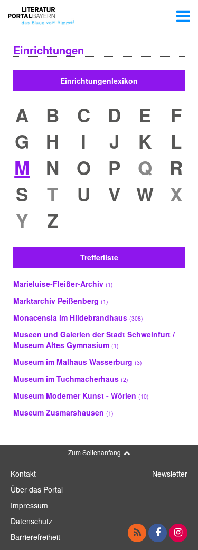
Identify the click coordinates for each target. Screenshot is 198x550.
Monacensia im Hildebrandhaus (78, 317)
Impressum (29, 505)
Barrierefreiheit (35, 537)
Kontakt (23, 473)
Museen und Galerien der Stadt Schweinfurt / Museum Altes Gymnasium (94, 339)
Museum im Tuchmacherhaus (70, 378)
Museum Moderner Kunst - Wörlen (81, 395)
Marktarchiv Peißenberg (60, 300)
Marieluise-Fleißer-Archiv (63, 283)
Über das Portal (37, 489)
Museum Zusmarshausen (63, 412)
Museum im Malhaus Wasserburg (77, 361)
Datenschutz (31, 521)
